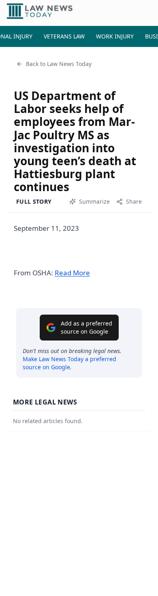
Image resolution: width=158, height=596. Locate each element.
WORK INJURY (115, 36)
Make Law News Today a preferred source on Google (69, 363)
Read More (72, 272)
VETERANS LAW (64, 36)
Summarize (94, 201)
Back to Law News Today (59, 64)
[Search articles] (147, 11)
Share (134, 201)
